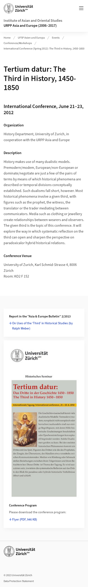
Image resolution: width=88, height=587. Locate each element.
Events (56, 38)
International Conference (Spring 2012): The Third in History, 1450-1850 (44, 49)
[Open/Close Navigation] (81, 8)
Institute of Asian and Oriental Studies (33, 20)
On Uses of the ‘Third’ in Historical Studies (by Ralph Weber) (42, 326)
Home (7, 38)
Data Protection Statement (19, 581)
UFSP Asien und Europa (31, 38)
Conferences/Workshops (18, 43)
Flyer (24, 519)
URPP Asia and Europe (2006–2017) (30, 25)
